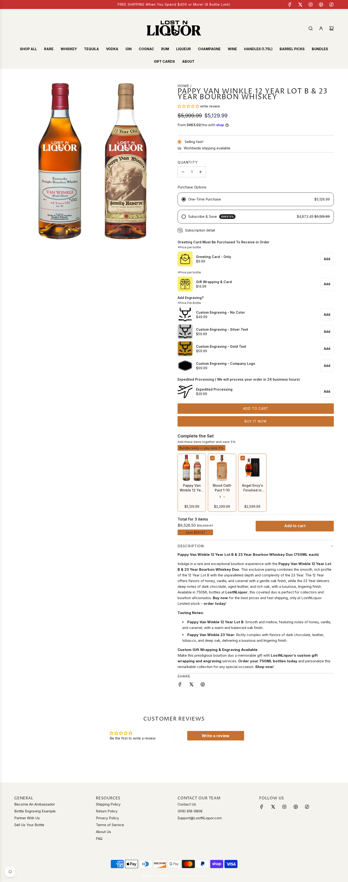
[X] (300, 4)
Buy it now (256, 421)
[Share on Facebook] (180, 685)
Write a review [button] (215, 735)
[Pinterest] (321, 4)
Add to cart (294, 525)
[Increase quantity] (200, 172)
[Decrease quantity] (183, 172)
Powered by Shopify (192, 876)
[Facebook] (290, 4)
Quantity (188, 162)
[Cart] (331, 28)
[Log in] (321, 28)
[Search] (310, 28)
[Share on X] (191, 685)
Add (327, 259)
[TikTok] (331, 4)
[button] (189, 106)
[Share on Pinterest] (202, 685)
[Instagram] (310, 4)
